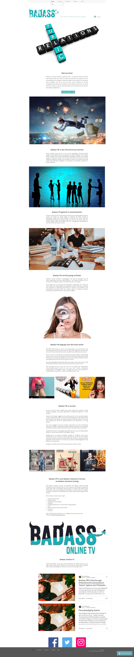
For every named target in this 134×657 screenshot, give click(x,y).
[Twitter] (67, 642)
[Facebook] (53, 642)
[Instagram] (81, 642)
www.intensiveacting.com (52, 368)
